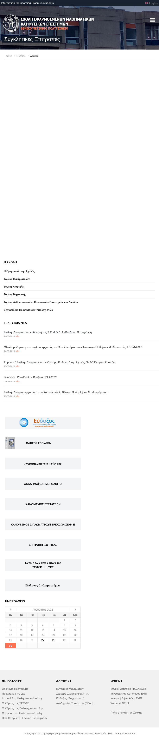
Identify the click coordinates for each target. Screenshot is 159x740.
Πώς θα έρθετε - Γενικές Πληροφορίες (25, 717)
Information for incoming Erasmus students (27, 2)
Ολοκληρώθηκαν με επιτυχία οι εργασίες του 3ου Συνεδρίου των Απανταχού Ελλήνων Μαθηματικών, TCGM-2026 (73, 347)
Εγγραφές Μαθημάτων (70, 688)
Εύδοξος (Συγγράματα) (70, 698)
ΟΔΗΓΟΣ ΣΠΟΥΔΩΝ (38, 443)
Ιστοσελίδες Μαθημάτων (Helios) (22, 698)
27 (42, 640)
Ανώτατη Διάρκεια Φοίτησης (42, 463)
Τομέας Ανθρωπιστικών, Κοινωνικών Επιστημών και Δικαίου (41, 302)
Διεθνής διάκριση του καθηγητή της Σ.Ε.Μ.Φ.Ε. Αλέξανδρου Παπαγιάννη (48, 332)
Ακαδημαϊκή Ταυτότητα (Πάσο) (74, 703)
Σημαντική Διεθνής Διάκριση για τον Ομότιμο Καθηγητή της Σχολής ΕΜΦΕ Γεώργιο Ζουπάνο (60, 362)
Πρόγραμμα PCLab (13, 693)
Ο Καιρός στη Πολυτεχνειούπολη (22, 713)
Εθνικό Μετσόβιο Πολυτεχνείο (129, 688)
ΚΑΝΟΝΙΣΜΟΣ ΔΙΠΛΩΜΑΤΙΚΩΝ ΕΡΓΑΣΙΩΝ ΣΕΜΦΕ (43, 524)
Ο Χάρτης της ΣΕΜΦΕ (15, 703)
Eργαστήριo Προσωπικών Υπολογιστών (28, 309)
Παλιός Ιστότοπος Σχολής (126, 712)
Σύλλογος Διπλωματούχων (42, 585)
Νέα (17, 336)
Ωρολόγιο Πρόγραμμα (15, 688)
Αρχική (9, 56)
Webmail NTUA (120, 703)
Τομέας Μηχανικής (15, 294)
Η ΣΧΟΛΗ (21, 56)
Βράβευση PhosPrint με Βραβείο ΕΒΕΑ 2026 (30, 377)
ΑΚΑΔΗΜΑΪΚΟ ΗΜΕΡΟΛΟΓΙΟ (43, 483)
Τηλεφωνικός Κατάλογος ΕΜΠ (129, 693)
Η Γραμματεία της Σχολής (19, 271)
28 (53, 640)
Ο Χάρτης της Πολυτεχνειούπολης (22, 708)
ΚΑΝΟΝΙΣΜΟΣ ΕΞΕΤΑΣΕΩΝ (42, 504)
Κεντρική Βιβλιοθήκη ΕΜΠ (126, 698)
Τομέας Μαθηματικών (17, 279)
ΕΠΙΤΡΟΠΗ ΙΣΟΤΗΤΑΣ (43, 544)
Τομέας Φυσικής (14, 286)
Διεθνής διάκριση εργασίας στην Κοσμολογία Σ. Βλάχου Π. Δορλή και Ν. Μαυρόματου (55, 392)
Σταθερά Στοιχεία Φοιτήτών (72, 693)
